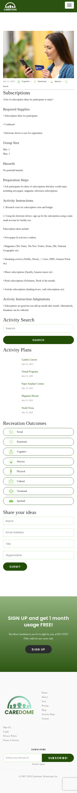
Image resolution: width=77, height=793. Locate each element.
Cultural (21, 481)
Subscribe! (58, 758)
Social (20, 431)
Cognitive (26, 81)
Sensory (58, 81)
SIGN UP (38, 649)
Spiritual (21, 501)
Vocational (22, 491)
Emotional (42, 81)
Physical (21, 471)
